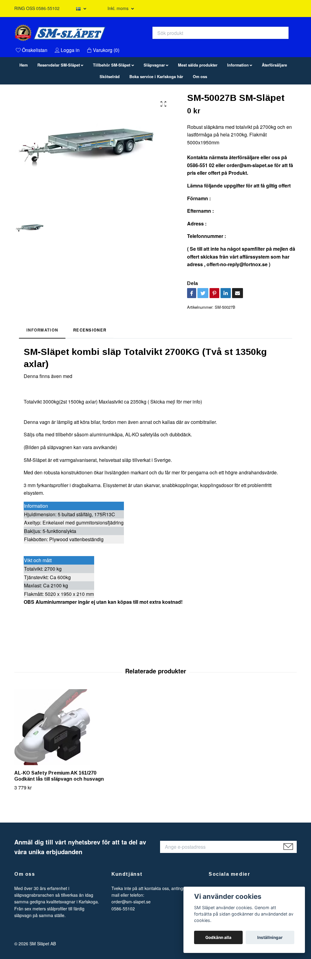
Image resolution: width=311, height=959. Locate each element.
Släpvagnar (154, 92)
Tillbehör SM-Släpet (111, 92)
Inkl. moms (119, 8)
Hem (23, 92)
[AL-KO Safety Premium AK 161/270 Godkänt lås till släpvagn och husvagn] (59, 755)
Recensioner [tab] (89, 357)
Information (238, 92)
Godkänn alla (218, 937)
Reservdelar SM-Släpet (58, 92)
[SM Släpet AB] (121, 44)
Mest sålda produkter (197, 92)
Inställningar (270, 937)
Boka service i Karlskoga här (156, 104)
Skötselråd (110, 104)
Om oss (200, 104)
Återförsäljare (274, 92)
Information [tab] (42, 357)
